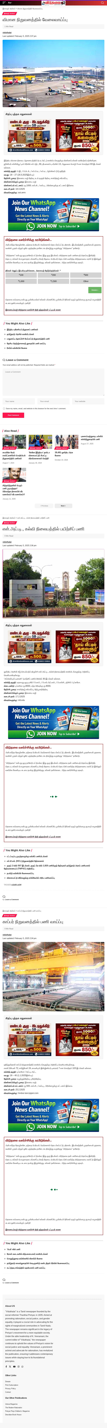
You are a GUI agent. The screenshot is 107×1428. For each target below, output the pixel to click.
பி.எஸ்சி (18, 885)
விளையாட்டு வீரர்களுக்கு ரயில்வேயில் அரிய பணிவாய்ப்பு (31, 878)
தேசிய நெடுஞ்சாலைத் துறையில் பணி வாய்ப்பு (26, 343)
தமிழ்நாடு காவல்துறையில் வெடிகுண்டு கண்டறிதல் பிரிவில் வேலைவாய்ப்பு (38, 1263)
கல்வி (13, 885)
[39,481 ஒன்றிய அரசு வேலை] (66, 442)
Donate (95, 290)
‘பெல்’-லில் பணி (13, 1249)
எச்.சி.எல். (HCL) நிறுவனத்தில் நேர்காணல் (25, 861)
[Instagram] (18, 1367)
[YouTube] (14, 1367)
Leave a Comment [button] (12, 900)
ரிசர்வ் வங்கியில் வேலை (17, 348)
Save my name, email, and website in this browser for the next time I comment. (36, 409)
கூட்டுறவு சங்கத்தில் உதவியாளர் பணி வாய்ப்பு (26, 1268)
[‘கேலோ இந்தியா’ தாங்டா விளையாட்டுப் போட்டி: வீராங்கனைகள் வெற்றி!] (40, 442)
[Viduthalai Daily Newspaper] (53, 2)
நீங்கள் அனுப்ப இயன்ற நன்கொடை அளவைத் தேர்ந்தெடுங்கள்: (33, 271)
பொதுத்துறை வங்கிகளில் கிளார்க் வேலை (25, 1258)
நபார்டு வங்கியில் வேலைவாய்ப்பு (20, 873)
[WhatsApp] (22, 1367)
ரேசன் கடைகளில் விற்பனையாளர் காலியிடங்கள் (27, 1254)
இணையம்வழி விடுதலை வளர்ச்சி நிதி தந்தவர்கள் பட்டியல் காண (33, 310)
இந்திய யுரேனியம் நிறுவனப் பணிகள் (22, 329)
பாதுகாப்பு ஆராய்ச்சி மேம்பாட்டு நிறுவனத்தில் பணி (28, 339)
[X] (10, 1367)
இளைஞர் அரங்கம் (9, 13)
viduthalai (7, 32)
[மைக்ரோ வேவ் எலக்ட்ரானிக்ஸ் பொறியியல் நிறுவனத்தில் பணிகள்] (14, 442)
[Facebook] (6, 1367)
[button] (5, 2)
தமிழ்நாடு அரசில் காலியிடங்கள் (20, 334)
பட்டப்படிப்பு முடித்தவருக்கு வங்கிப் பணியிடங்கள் (27, 856)
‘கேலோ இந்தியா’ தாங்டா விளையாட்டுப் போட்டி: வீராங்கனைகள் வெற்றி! (39, 455)
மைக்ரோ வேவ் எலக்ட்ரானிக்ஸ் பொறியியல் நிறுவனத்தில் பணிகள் (14, 455)
